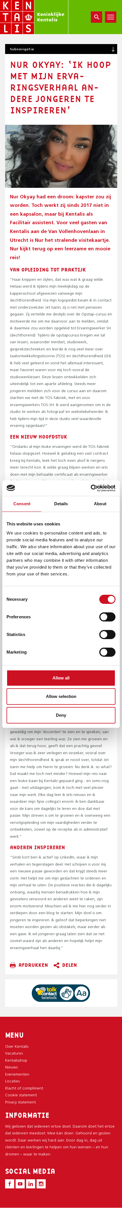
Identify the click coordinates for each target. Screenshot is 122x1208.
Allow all (61, 677)
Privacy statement (20, 1102)
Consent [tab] (21, 503)
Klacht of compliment (24, 1088)
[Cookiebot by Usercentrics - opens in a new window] (90, 488)
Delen (69, 964)
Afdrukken (33, 964)
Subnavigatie (22, 49)
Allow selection (61, 696)
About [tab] (100, 503)
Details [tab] (61, 503)
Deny (61, 715)
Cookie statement (21, 1095)
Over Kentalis (16, 1047)
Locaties (12, 1081)
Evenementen (17, 1074)
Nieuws (11, 1067)
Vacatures (14, 1053)
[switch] (107, 616)
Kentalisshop (16, 1061)
